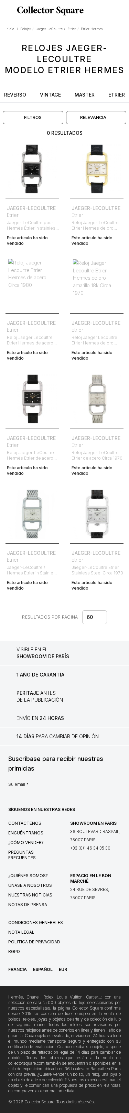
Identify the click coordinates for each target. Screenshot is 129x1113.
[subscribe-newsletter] (117, 786)
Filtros (33, 117)
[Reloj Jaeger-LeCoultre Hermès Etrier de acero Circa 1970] (32, 399)
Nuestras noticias (30, 895)
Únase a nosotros (30, 885)
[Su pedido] (111, 11)
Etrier (116, 95)
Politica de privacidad (34, 941)
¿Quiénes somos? (28, 875)
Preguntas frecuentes (22, 855)
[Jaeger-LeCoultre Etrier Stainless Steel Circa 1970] (97, 514)
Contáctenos (24, 823)
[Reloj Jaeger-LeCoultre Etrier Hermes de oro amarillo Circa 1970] (97, 169)
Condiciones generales (35, 922)
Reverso (15, 95)
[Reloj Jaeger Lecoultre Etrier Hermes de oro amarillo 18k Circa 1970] (97, 284)
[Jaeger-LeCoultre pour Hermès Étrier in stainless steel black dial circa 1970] (32, 169)
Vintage (50, 95)
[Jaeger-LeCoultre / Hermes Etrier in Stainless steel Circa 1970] (32, 514)
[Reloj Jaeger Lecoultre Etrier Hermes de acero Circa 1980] (32, 284)
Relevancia (93, 117)
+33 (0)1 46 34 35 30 (90, 848)
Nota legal (21, 932)
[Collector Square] (48, 10)
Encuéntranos (25, 832)
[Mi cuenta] (121, 11)
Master (85, 95)
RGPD (14, 951)
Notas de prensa (27, 904)
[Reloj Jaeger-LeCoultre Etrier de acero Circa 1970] (97, 399)
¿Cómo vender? (26, 842)
